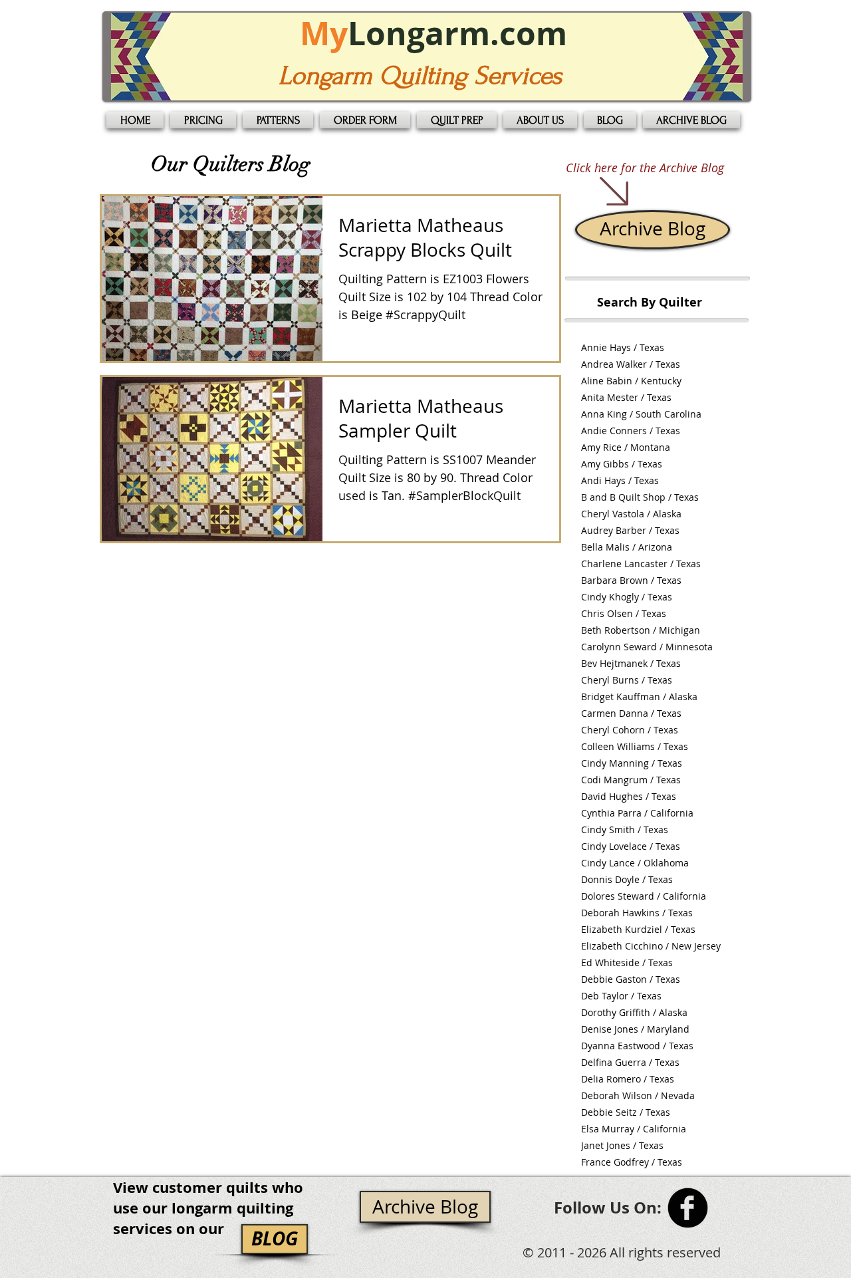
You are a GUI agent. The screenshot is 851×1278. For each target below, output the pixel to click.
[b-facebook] (688, 1208)
